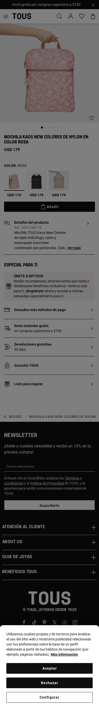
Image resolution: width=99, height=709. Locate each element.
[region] (49, 667)
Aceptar (49, 668)
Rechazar (49, 683)
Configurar (49, 697)
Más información (64, 654)
